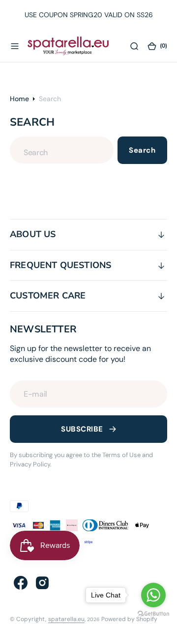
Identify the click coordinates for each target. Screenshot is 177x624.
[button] (15, 46)
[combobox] (62, 149)
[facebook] (20, 583)
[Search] (134, 46)
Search (142, 150)
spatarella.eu (66, 619)
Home (19, 98)
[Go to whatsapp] (153, 595)
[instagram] (42, 583)
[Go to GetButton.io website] (153, 614)
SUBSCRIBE (82, 429)
